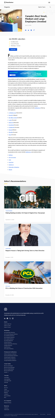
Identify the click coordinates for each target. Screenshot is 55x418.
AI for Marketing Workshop (9, 335)
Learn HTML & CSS (7, 380)
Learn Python (6, 377)
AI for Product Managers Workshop (11, 334)
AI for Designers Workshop (9, 337)
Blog (5, 397)
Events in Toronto (7, 327)
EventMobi (11, 125)
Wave (10, 134)
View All (6, 372)
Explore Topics (41, 7)
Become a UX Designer (8, 365)
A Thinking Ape (12, 112)
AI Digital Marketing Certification (10, 360)
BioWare (11, 155)
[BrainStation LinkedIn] (4, 318)
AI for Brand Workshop (8, 340)
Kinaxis (10, 129)
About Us (6, 387)
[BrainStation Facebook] (7, 318)
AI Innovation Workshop (8, 348)
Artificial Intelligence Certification (10, 354)
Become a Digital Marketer (9, 369)
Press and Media (7, 395)
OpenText (11, 162)
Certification (6, 408)
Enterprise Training (7, 402)
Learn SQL (6, 382)
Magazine (6, 392)
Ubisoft (10, 169)
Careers (5, 389)
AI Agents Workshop (8, 345)
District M (11, 122)
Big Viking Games (13, 117)
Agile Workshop (7, 347)
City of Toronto (12, 157)
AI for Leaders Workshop (9, 339)
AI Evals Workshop (7, 342)
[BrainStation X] (10, 318)
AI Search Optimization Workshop (10, 343)
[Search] (50, 7)
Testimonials (6, 409)
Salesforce (11, 164)
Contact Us (6, 394)
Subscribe (13, 49)
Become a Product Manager (9, 367)
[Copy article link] (34, 30)
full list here (37, 108)
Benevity (11, 115)
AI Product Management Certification (11, 355)
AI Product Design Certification (10, 358)
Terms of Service (42, 414)
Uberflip (11, 132)
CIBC (10, 160)
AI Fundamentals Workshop (9, 332)
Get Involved (6, 390)
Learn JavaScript (7, 379)
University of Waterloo (14, 167)
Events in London (7, 325)
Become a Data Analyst (8, 370)
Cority (10, 120)
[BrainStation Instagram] (12, 318)
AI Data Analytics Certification (9, 357)
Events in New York (7, 324)
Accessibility (49, 414)
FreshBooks (11, 127)
